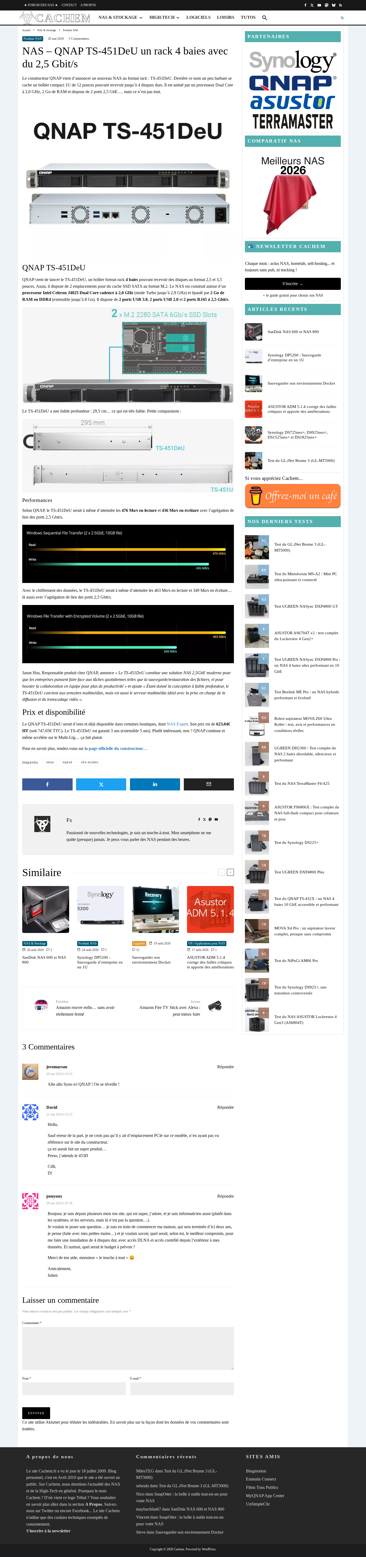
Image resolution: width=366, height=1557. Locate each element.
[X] (312, 5)
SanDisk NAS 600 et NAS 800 (44, 959)
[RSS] (340, 5)
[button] (265, 18)
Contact (69, 5)
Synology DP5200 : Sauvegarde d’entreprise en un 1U (100, 962)
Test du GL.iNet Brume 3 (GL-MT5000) (301, 460)
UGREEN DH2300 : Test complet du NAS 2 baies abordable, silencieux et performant (305, 754)
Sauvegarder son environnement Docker (151, 959)
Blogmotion (256, 1471)
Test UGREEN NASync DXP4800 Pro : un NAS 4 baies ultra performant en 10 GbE (307, 665)
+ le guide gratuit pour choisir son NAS (293, 295)
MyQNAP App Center (265, 1495)
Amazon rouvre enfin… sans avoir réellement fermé (85, 1008)
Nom (26, 1378)
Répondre (225, 1066)
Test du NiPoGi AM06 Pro (296, 960)
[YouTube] (319, 5)
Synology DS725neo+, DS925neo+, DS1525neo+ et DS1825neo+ (298, 434)
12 (137, 950)
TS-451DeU (91, 762)
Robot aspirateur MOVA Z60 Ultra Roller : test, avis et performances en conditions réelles (304, 724)
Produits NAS (33, 39)
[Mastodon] (326, 5)
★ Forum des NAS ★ (41, 5)
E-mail (135, 1378)
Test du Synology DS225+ (296, 842)
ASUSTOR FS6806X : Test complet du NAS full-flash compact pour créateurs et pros (306, 813)
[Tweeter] (101, 784)
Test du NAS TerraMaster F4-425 (302, 783)
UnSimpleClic (258, 1504)
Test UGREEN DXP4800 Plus (299, 872)
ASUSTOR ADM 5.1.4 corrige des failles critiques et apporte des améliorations (210, 962)
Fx (69, 820)
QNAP (68, 762)
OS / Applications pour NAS (206, 943)
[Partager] (47, 784)
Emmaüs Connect (261, 1479)
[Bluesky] (333, 5)
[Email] (209, 784)
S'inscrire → (292, 283)
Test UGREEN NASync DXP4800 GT (306, 606)
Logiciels (198, 17)
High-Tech (162, 17)
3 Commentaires (79, 39)
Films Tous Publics (262, 1487)
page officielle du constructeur (116, 748)
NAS (51, 762)
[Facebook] (305, 5)
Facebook (80, 1510)
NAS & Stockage (118, 17)
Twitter (48, 1510)
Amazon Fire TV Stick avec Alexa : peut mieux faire (169, 1008)
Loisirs (225, 17)
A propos (88, 5)
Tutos (248, 17)
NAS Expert (177, 724)
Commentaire (32, 1323)
